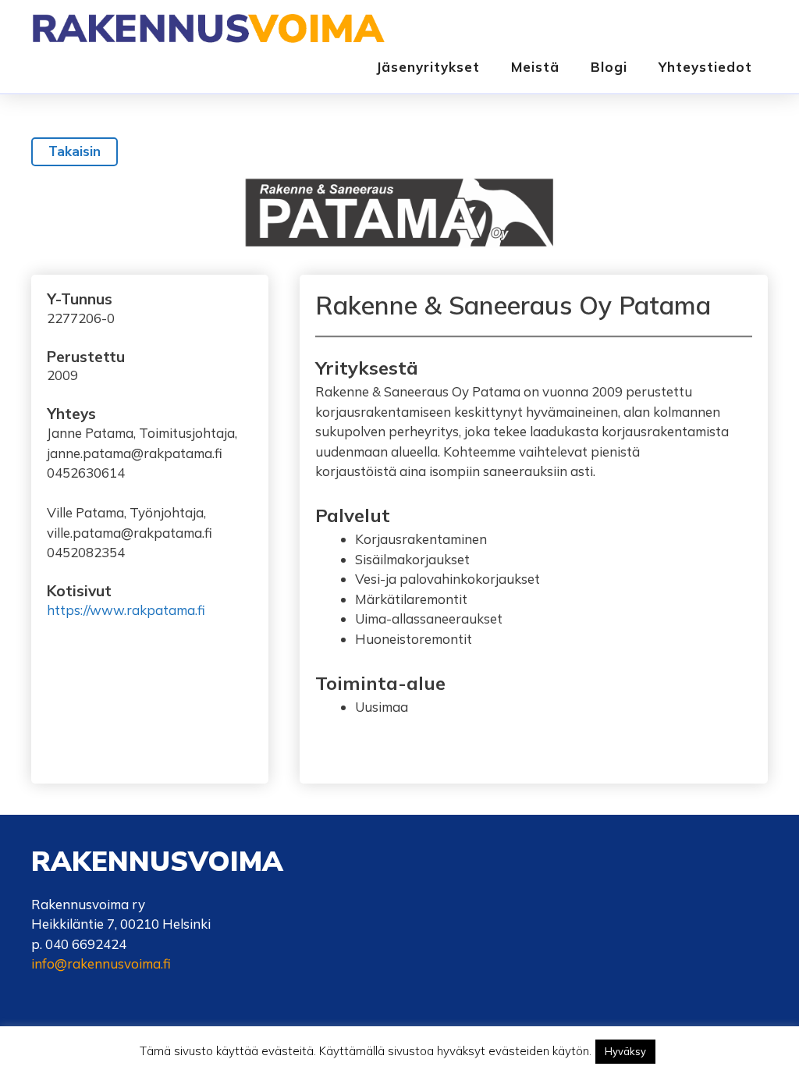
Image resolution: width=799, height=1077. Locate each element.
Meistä (535, 67)
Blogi (609, 67)
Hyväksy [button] (625, 1051)
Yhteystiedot (705, 67)
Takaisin (74, 152)
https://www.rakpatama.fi (126, 610)
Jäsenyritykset (428, 67)
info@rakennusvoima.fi (101, 963)
